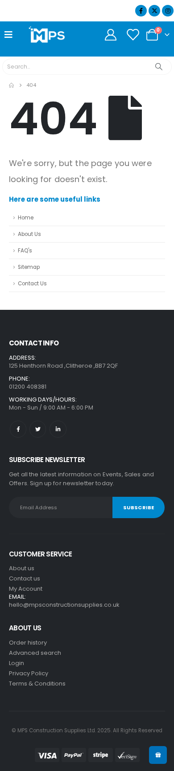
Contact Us (32, 283)
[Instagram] (168, 10)
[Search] (159, 66)
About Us (29, 234)
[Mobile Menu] (11, 34)
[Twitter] (37, 429)
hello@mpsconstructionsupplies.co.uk (64, 605)
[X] (154, 10)
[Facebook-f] (18, 429)
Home (25, 217)
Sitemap (29, 267)
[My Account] (110, 35)
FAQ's (25, 250)
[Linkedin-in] (58, 429)
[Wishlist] (133, 35)
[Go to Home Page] (11, 85)
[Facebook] (141, 10)
